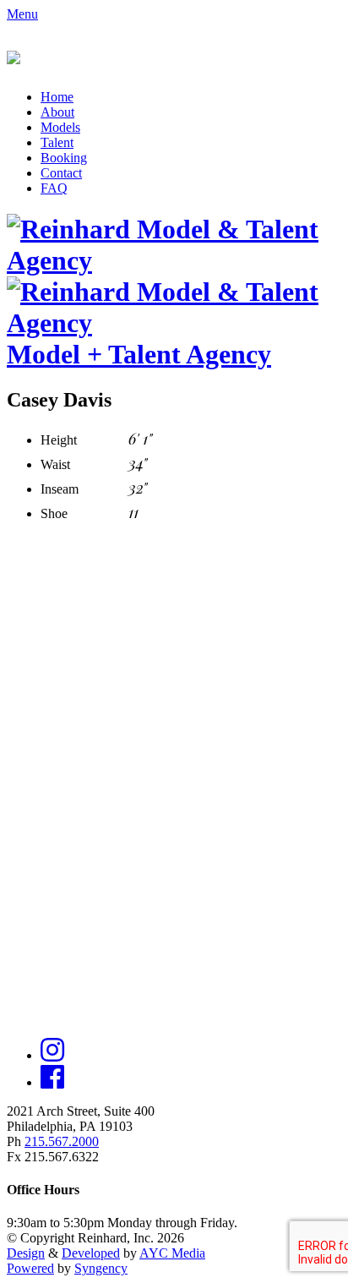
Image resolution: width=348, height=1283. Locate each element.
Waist (55, 464)
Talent (57, 142)
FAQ (54, 188)
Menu (22, 14)
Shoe (54, 513)
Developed (91, 1253)
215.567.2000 (61, 1141)
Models (60, 127)
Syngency (101, 1268)
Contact (61, 173)
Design (26, 1253)
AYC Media (172, 1253)
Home (57, 97)
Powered (30, 1268)
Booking (64, 157)
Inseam (60, 489)
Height (59, 440)
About (57, 112)
